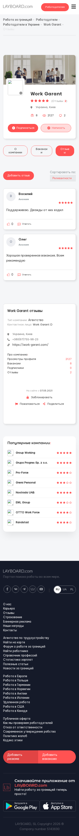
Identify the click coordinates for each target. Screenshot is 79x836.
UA (65, 589)
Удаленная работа (16, 702)
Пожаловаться (29, 403)
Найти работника (15, 651)
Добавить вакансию (49, 756)
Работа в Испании (16, 697)
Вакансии (41, 151)
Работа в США (13, 706)
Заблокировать (41, 397)
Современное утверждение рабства (29, 731)
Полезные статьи (15, 664)
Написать (58, 127)
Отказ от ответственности (22, 727)
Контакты (10, 630)
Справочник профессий (20, 655)
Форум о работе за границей (24, 646)
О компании (15, 151)
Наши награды (13, 626)
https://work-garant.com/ (30, 344)
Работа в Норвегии (16, 689)
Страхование (12, 617)
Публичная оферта (16, 718)
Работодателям (55, 7)
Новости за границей (18, 668)
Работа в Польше (15, 680)
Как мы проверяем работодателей (28, 723)
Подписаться (25, 127)
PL (72, 589)
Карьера (9, 608)
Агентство (35, 320)
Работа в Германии (16, 685)
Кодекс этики (13, 740)
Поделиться (55, 403)
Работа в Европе (15, 676)
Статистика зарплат (18, 659)
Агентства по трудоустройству (26, 638)
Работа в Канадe (15, 711)
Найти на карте (14, 642)
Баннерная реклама (17, 621)
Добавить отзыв (18, 175)
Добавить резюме (14, 756)
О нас (7, 604)
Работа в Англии (15, 693)
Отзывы (64, 151)
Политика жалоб (15, 736)
